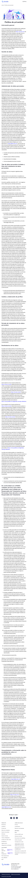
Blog (16, 832)
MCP (2, 859)
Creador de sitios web (6, 839)
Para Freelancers (7, 853)
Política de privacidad (15, 874)
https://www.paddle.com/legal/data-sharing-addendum (14, 401)
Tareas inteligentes (6, 837)
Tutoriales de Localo (19, 841)
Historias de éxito (18, 836)
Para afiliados (4, 857)
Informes (3, 834)
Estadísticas (4, 841)
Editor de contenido (6, 830)
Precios (16, 824)
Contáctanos (17, 826)
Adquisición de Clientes (6, 845)
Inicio (3, 5)
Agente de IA (4, 843)
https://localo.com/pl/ (6, 384)
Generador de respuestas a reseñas (20, 853)
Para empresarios (5, 855)
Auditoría (3, 826)
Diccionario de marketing (20, 838)
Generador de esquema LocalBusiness (20, 848)
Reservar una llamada (19, 828)
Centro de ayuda (18, 840)
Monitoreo (4, 824)
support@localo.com (12, 143)
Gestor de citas (5, 835)
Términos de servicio (6, 874)
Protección (4, 828)
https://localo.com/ (20, 31)
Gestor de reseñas (5, 832)
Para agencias (7, 850)
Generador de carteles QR (20, 851)
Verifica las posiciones (19, 845)
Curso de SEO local (19, 834)
